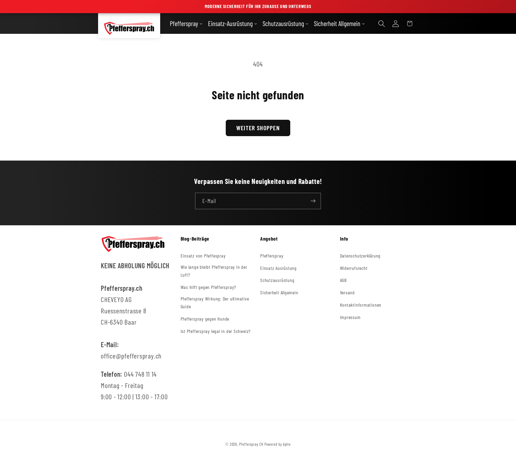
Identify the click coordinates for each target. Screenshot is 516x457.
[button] (382, 23)
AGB (343, 280)
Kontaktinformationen (361, 305)
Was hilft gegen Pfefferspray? (208, 287)
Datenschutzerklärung (360, 255)
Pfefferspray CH (251, 444)
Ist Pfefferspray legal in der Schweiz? (216, 331)
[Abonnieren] (313, 201)
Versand (347, 292)
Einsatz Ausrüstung (278, 268)
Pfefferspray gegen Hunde (205, 319)
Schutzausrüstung (277, 280)
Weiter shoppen (258, 128)
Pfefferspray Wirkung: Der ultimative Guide (215, 302)
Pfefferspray (271, 255)
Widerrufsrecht (354, 268)
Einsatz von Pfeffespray (203, 255)
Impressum (350, 317)
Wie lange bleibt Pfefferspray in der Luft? (214, 271)
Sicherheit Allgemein (279, 292)
